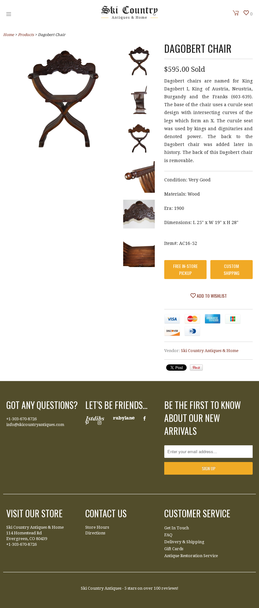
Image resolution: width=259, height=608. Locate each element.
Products (26, 35)
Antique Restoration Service (191, 555)
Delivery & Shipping (184, 541)
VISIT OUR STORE (34, 513)
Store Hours (97, 527)
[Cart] (236, 12)
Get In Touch (176, 528)
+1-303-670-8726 (21, 418)
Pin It (196, 367)
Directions (95, 533)
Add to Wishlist (211, 295)
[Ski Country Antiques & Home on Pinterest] (87, 423)
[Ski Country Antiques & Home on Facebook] (144, 418)
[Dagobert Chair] (63, 151)
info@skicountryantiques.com (35, 424)
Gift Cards (173, 548)
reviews (169, 588)
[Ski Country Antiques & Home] (129, 18)
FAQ (168, 534)
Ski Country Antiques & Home (209, 350)
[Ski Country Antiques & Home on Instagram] (99, 423)
